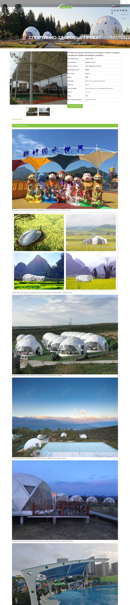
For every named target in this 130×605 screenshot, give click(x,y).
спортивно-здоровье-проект (73, 43)
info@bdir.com (124, 14)
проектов (58, 43)
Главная (50, 43)
